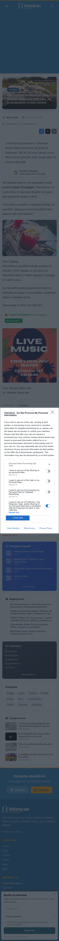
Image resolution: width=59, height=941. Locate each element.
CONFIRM (17, 518)
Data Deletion (13, 528)
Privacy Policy (46, 528)
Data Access (29, 528)
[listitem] (29, 464)
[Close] (53, 413)
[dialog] (29, 471)
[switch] (48, 471)
